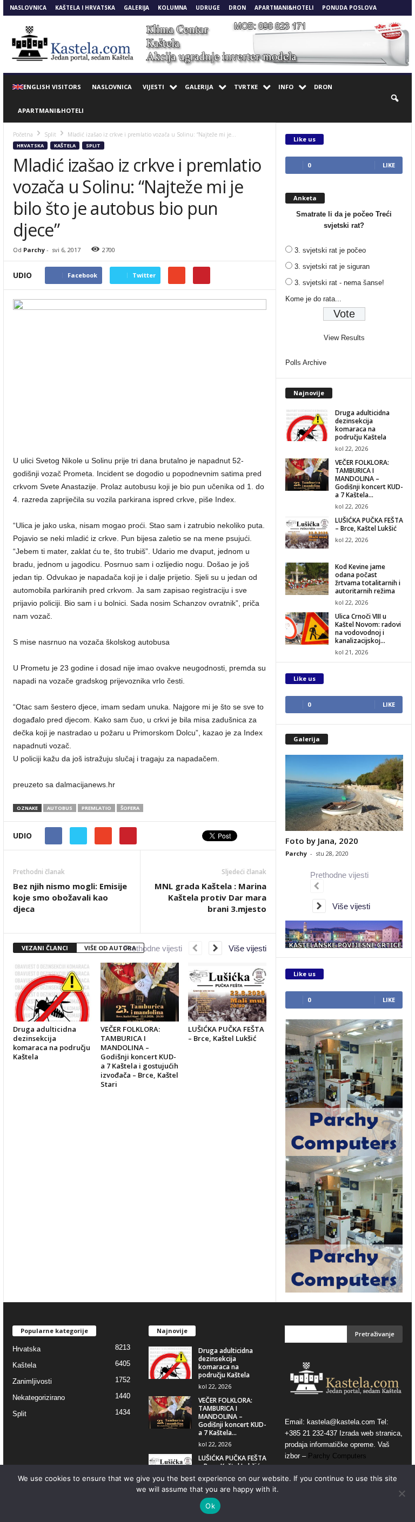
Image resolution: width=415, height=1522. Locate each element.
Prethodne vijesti (156, 948)
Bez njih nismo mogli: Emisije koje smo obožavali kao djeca (70, 897)
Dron (237, 7)
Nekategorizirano (38, 1398)
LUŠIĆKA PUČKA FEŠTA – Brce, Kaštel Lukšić (226, 1033)
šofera (130, 807)
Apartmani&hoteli (284, 7)
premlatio (96, 807)
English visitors (52, 87)
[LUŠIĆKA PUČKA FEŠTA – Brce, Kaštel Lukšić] (227, 992)
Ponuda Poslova (349, 7)
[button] (395, 99)
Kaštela (65, 145)
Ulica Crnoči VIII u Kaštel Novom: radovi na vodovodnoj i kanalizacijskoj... (368, 628)
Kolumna (172, 7)
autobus (59, 807)
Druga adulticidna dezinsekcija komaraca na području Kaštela (51, 1042)
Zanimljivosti (32, 1381)
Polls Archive (305, 362)
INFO (285, 87)
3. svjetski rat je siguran (332, 266)
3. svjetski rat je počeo (330, 250)
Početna (23, 134)
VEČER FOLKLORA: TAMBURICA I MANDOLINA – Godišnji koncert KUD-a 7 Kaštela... (369, 478)
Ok (210, 1505)
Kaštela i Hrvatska (85, 7)
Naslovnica (28, 7)
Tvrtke (246, 87)
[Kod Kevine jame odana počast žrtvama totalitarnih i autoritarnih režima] (307, 579)
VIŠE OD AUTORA (110, 948)
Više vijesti (244, 948)
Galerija (136, 7)
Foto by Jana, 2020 (321, 840)
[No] (401, 1493)
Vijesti (153, 87)
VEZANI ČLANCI (45, 948)
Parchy (34, 250)
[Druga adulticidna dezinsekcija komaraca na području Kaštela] (52, 992)
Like (389, 165)
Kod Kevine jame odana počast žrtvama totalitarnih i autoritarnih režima (367, 579)
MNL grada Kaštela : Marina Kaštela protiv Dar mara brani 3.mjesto (210, 897)
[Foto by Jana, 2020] (344, 793)
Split (93, 145)
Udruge (208, 7)
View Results (344, 338)
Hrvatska (30, 145)
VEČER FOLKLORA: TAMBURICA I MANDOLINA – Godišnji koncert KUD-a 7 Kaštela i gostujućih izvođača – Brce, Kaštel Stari (139, 1056)
